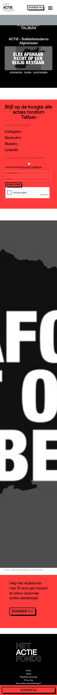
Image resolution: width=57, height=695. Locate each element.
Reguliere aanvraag (28, 677)
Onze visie (28, 680)
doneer (35, 7)
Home (28, 670)
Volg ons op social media (17, 125)
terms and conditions (30, 167)
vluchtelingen (40, 72)
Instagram (13, 131)
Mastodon (13, 138)
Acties (28, 674)
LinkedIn (11, 150)
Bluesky (11, 144)
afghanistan (16, 72)
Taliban (27, 72)
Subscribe (14, 184)
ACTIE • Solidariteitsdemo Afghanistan (29, 41)
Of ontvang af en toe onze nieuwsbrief (24, 158)
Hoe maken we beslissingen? (28, 683)
